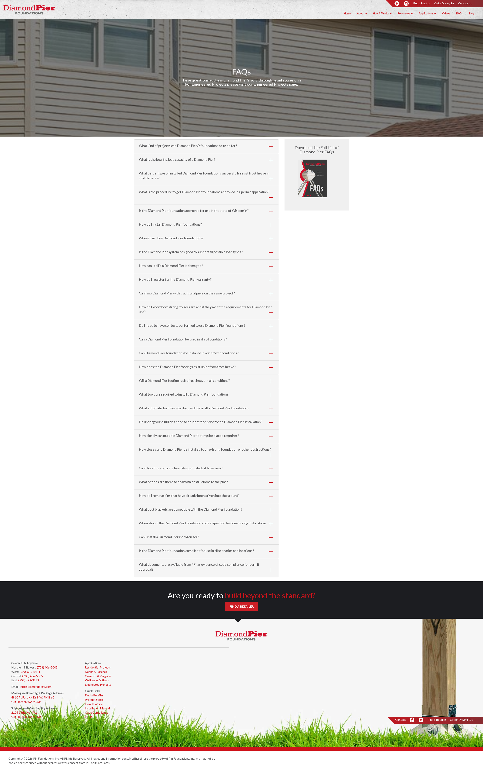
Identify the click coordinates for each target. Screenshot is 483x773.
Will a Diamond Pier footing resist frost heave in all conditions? (184, 380)
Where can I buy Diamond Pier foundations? (171, 238)
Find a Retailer (421, 3)
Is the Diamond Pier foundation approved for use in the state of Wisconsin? (194, 210)
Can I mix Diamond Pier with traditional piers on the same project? (187, 293)
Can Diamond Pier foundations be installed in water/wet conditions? (188, 353)
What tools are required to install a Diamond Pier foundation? (183, 394)
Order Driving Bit (444, 3)
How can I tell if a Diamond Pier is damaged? (171, 266)
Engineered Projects (98, 684)
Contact (400, 719)
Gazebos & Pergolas (98, 676)
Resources (404, 13)
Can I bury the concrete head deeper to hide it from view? (181, 468)
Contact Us (465, 3)
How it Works (381, 13)
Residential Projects (98, 667)
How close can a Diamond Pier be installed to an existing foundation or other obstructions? (205, 449)
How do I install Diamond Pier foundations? (170, 224)
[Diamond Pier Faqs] (306, 178)
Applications (426, 13)
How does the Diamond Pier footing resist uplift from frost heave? (187, 367)
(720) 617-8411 (30, 671)
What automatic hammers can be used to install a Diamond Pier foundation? (194, 408)
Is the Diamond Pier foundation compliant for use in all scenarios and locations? (196, 551)
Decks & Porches (96, 671)
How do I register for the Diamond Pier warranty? (175, 279)
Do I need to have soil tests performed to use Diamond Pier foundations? (192, 325)
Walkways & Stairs (97, 680)
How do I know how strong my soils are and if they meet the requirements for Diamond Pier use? (205, 309)
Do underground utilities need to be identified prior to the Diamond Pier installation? (200, 422)
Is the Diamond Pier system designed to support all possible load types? (191, 252)
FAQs (459, 13)
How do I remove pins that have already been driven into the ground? (189, 495)
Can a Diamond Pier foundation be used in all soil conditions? (183, 339)
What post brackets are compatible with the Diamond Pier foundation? (190, 509)
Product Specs (94, 699)
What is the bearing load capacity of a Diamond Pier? (177, 159)
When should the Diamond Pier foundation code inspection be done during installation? (202, 523)
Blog (471, 13)
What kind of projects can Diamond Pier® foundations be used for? (188, 146)
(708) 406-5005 (47, 667)
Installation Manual (97, 708)
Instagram (406, 3)
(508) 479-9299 (28, 680)
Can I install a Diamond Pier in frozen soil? (169, 537)
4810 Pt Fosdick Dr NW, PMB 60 (32, 697)
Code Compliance (96, 712)
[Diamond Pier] (29, 9)
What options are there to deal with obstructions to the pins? (183, 482)
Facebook (397, 3)
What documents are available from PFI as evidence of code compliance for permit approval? (199, 566)
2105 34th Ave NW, (24, 712)
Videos (446, 13)
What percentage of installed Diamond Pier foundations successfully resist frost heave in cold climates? (204, 175)
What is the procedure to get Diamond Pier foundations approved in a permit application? (204, 192)
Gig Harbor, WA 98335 (26, 701)
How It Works (94, 704)
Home (347, 13)
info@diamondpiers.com (36, 686)
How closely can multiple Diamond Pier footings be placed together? (189, 435)
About (361, 13)
